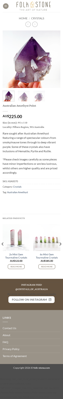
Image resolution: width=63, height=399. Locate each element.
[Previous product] (35, 24)
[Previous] (8, 59)
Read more (16, 266)
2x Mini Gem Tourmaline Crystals (16, 256)
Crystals (37, 18)
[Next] (55, 59)
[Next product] (28, 24)
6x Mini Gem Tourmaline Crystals (47, 256)
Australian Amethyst (17, 192)
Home (23, 18)
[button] (6, 6)
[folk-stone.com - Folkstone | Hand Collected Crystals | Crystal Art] (33, 6)
